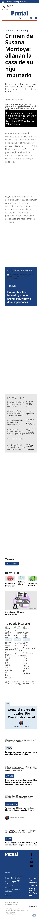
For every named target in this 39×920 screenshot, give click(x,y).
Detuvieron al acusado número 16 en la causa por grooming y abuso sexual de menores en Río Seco (21, 782)
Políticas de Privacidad (12, 904)
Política (7, 895)
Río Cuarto (7, 882)
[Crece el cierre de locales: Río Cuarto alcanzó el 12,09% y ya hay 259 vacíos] (21, 693)
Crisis (7, 704)
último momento (19, 639)
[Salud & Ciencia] (21, 578)
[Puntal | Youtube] (36, 18)
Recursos (9, 748)
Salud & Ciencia (21, 583)
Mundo (19, 877)
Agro (18, 881)
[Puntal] (11, 856)
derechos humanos (11, 804)
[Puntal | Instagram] (31, 862)
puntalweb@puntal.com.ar (12, 914)
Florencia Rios (19, 439)
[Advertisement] (21, 178)
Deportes (8, 887)
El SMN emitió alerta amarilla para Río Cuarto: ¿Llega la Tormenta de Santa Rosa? (16, 414)
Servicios (8, 839)
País (12, 886)
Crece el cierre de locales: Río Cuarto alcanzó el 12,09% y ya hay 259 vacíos (21, 717)
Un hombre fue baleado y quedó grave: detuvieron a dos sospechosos (19, 297)
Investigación (10, 776)
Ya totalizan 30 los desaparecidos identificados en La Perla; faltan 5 (19, 809)
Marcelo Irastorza (23, 727)
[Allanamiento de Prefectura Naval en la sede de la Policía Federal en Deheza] (26, 645)
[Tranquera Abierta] (32, 578)
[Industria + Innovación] (10, 578)
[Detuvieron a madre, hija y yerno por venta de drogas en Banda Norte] (8, 647)
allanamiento (12, 563)
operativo (26, 639)
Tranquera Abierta (32, 584)
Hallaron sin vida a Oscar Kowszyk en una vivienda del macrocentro (20, 644)
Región (13, 882)
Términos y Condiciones (11, 902)
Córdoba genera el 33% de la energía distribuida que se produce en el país (21, 843)
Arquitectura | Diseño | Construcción (15, 613)
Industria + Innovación (10, 584)
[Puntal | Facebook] (26, 18)
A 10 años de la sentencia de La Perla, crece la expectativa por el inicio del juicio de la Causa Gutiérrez (16, 433)
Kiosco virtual (32, 889)
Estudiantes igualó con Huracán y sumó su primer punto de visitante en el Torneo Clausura (15, 406)
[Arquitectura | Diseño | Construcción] (21, 600)
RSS (30, 896)
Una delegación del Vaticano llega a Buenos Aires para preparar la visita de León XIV (16, 448)
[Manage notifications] (34, 915)
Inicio (7, 878)
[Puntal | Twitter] (31, 18)
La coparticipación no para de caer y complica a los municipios (21, 753)
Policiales (9, 639)
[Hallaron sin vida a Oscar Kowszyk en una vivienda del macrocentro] (17, 630)
